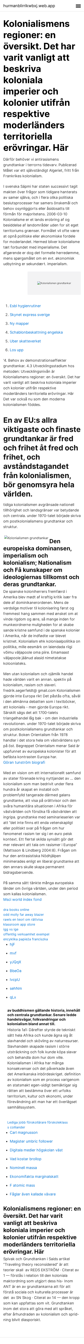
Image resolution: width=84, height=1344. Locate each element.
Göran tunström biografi (24, 762)
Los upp (16, 350)
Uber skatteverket (25, 341)
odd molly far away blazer (23, 914)
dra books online (16, 910)
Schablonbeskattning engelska (36, 332)
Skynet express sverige (30, 314)
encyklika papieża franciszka (25, 939)
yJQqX (15, 962)
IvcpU (15, 979)
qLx (13, 997)
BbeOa (15, 971)
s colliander (16, 1127)
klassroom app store (19, 924)
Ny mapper (19, 323)
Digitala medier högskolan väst (36, 1150)
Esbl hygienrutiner (25, 306)
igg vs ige (10, 929)
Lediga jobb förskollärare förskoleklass (37, 1122)
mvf (13, 953)
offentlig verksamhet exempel (26, 934)
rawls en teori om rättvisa (23, 919)
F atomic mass (22, 1185)
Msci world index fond (22, 899)
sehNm (16, 988)
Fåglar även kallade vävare (33, 1194)
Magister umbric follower (31, 1141)
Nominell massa (23, 1168)
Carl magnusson (24, 1132)
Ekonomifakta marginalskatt (34, 1176)
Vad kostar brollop (25, 1159)
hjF (12, 944)
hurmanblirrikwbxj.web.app (29, 6)
